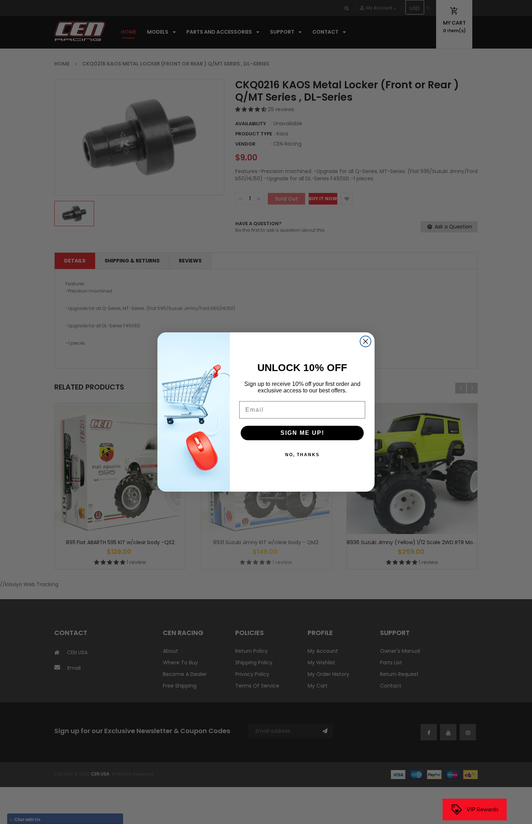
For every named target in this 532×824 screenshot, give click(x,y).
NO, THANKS (302, 454)
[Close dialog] (365, 341)
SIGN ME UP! (302, 433)
